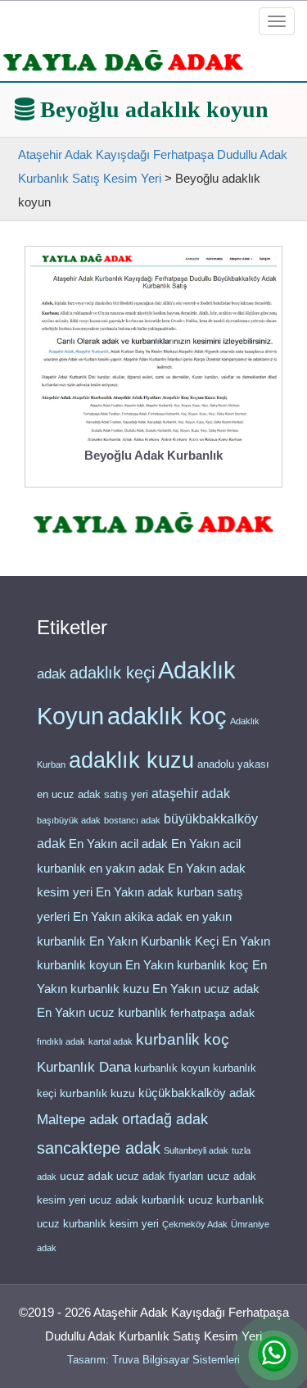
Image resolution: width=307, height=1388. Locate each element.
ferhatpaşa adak (212, 1013)
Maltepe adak (78, 1119)
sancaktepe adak (98, 1148)
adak (51, 673)
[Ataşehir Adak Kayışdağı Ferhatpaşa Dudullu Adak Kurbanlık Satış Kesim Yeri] (123, 60)
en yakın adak (127, 868)
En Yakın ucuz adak (206, 989)
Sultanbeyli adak (196, 1150)
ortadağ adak (165, 1119)
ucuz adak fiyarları (160, 1176)
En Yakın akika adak (128, 916)
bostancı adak (132, 820)
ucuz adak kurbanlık (137, 1200)
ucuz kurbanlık (226, 1200)
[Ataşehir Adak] (153, 522)
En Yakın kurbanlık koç (187, 965)
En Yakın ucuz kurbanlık (102, 1012)
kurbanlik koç (182, 1039)
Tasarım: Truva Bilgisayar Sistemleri (153, 1360)
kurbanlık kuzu (97, 1093)
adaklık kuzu (131, 760)
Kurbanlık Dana (84, 1066)
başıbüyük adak (69, 820)
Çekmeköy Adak (195, 1224)
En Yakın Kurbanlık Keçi (154, 941)
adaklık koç (167, 716)
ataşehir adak (190, 794)
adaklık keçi (112, 673)
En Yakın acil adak (118, 843)
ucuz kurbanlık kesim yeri (98, 1224)
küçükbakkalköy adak (196, 1093)
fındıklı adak (61, 1041)
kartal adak (110, 1041)
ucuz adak (86, 1176)
